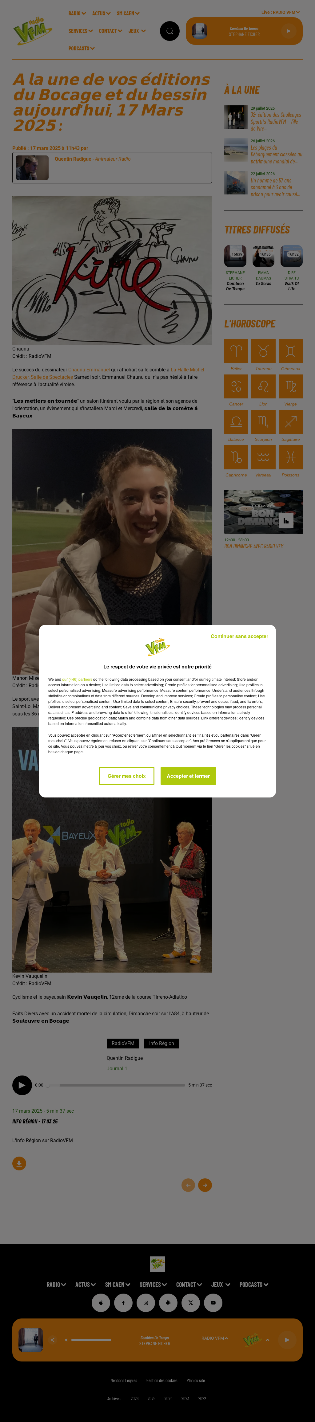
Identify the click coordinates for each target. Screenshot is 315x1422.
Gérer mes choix (127, 775)
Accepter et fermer (188, 775)
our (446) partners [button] (77, 679)
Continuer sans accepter (239, 636)
